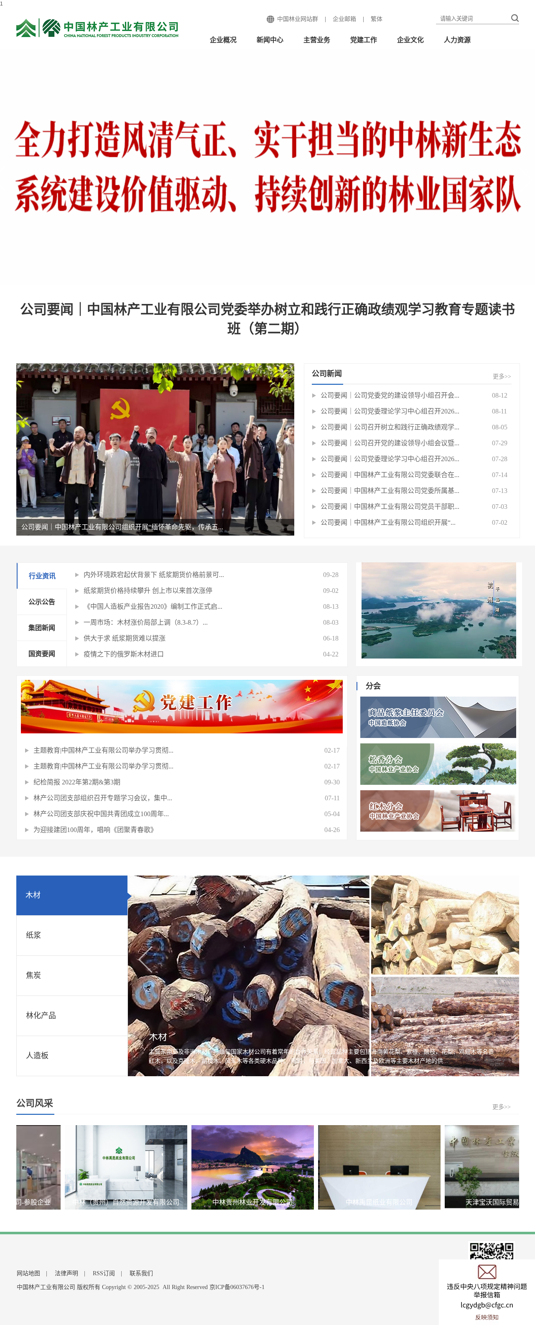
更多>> (502, 376)
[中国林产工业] (97, 28)
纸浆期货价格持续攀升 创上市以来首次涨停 (148, 590)
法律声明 (66, 1273)
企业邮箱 (344, 19)
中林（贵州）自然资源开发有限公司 (75, 1202)
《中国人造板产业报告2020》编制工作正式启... (153, 606)
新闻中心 (270, 39)
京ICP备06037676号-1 (237, 1287)
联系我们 (141, 1273)
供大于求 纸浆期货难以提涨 (125, 638)
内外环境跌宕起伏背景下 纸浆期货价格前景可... (154, 574)
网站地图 (28, 1273)
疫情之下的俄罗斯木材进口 (124, 654)
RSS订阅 (104, 1273)
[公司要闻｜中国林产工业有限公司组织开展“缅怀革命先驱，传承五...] (155, 449)
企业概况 (223, 39)
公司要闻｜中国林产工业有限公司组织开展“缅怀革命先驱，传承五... (122, 527)
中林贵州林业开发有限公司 (202, 1202)
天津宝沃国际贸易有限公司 (455, 1202)
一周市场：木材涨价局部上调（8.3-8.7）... (146, 622)
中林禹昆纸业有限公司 (329, 1202)
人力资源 (457, 39)
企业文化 (410, 39)
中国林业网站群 (297, 19)
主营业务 (316, 39)
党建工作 (363, 39)
